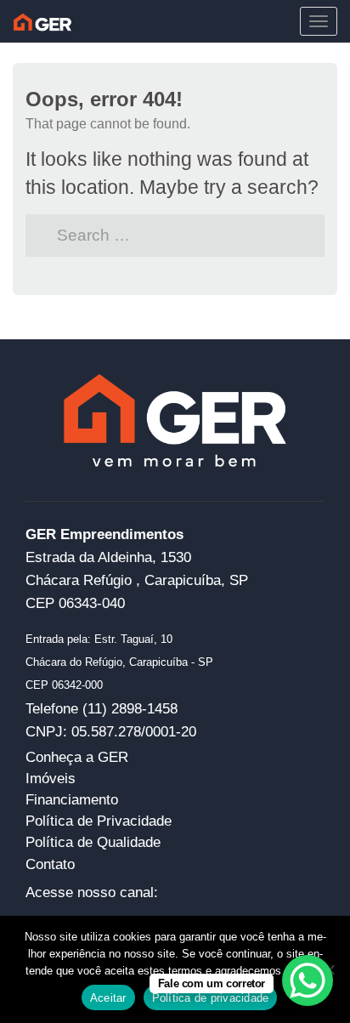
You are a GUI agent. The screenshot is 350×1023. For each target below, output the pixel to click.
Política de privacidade (210, 998)
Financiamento (71, 799)
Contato (50, 864)
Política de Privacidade (98, 820)
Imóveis (50, 778)
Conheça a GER (76, 756)
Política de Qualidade (93, 842)
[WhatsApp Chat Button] (307, 980)
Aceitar (108, 998)
